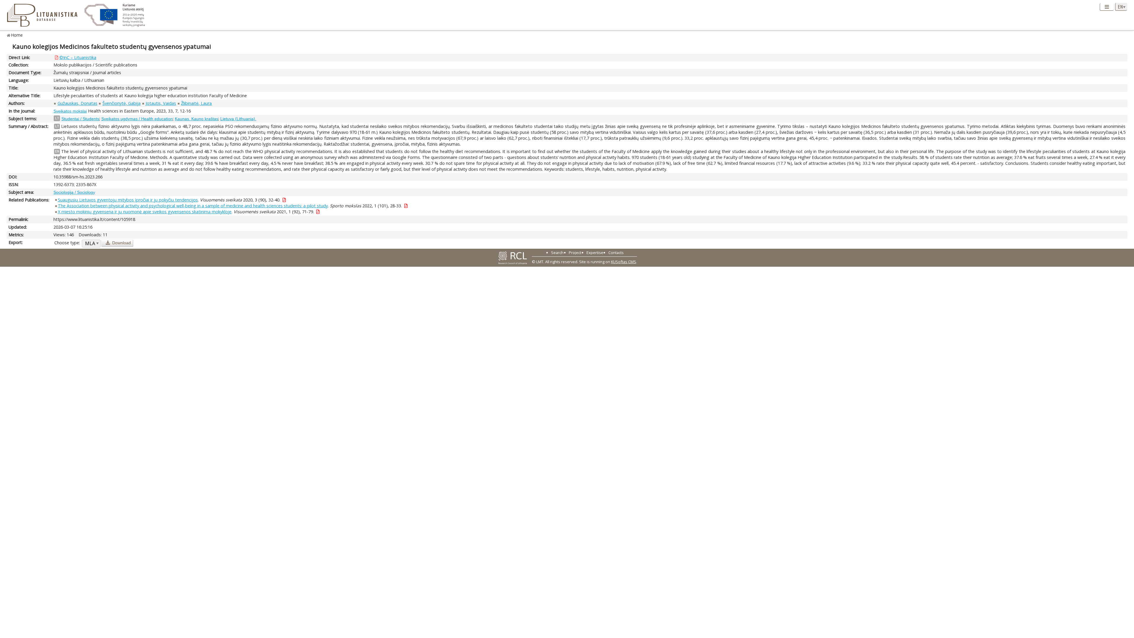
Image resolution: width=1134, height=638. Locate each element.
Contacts (616, 252)
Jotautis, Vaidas (161, 103)
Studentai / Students (80, 118)
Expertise (594, 252)
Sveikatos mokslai (70, 111)
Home (17, 35)
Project (575, 252)
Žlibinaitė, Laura (196, 103)
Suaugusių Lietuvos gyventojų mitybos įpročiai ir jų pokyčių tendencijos (128, 200)
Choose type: (67, 242)
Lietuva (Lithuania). (238, 118)
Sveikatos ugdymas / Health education (137, 118)
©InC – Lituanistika (77, 57)
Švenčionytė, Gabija (121, 103)
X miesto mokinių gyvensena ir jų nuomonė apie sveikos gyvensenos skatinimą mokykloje (145, 211)
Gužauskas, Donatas (77, 103)
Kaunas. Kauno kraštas (196, 118)
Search (557, 252)
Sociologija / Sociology (74, 192)
